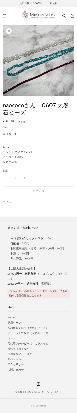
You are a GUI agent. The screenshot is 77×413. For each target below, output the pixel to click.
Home (11, 317)
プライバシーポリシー (52, 392)
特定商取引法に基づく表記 (27, 392)
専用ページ (14, 322)
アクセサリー (15, 364)
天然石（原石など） (19, 348)
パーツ (11, 338)
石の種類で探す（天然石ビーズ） (27, 328)
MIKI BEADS (41, 406)
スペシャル (14, 359)
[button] (5, 16)
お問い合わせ (15, 369)
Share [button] (10, 202)
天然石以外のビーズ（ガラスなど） (29, 343)
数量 (5, 170)
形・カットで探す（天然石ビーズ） (29, 333)
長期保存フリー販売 (19, 354)
